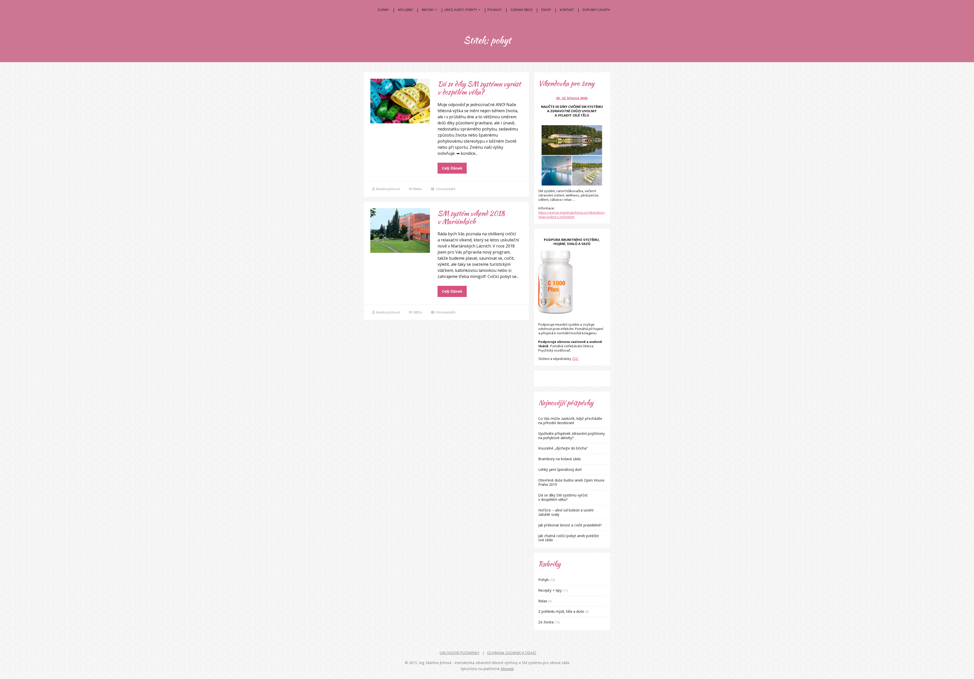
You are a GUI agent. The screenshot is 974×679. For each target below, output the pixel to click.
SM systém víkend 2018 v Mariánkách (471, 217)
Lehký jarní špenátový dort (560, 469)
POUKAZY (495, 10)
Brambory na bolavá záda (559, 458)
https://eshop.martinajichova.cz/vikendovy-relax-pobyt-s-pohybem (571, 214)
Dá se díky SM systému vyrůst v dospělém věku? (479, 88)
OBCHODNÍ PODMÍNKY (459, 652)
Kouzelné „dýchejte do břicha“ (563, 448)
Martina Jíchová (388, 189)
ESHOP (546, 10)
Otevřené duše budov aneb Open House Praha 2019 (571, 482)
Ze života (545, 622)
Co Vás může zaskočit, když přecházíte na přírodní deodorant (570, 420)
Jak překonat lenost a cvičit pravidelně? (570, 525)
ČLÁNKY (383, 10)
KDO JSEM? (405, 10)
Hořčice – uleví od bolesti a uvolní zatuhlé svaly (565, 512)
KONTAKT (567, 10)
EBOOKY (428, 10)
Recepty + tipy (550, 590)
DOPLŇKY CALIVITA (596, 10)
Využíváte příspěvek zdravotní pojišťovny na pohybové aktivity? (571, 435)
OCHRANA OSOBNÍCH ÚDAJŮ (511, 652)
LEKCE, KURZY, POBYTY (460, 10)
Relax (542, 601)
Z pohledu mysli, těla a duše (561, 611)
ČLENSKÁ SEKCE (521, 10)
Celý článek (452, 168)
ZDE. (575, 358)
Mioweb (507, 668)
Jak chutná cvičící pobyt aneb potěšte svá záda (568, 537)
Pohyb (543, 579)
